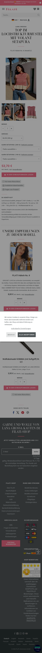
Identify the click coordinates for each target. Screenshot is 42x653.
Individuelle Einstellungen (21, 328)
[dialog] (21, 326)
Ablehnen (11, 335)
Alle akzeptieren (26, 335)
